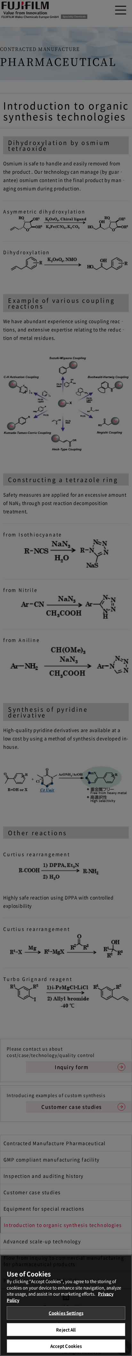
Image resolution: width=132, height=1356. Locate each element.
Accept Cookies (66, 1346)
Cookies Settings (66, 1313)
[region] (66, 1305)
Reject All (66, 1329)
